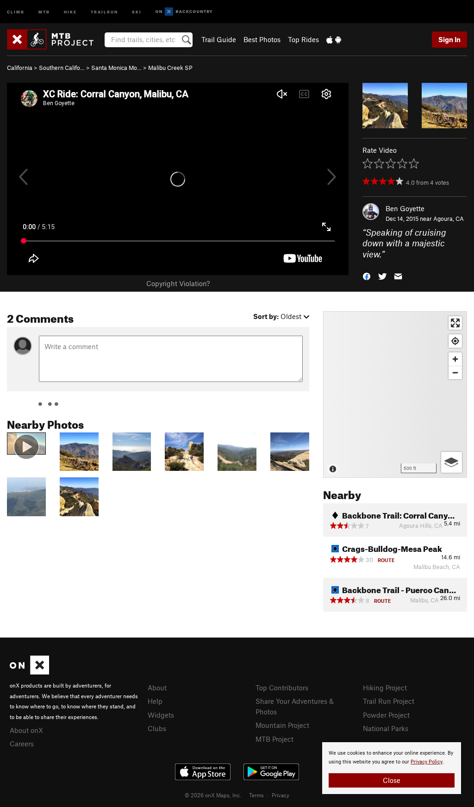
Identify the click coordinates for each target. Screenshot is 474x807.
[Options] (451, 462)
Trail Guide (218, 39)
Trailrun (104, 11)
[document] (392, 768)
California (19, 67)
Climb (16, 11)
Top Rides (303, 39)
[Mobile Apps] (333, 39)
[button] (366, 275)
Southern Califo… (62, 67)
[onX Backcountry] (184, 11)
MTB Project (274, 739)
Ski (137, 11)
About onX (26, 730)
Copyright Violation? (178, 283)
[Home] (55, 39)
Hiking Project (385, 687)
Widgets (161, 715)
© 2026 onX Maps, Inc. (213, 795)
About (157, 687)
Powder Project (386, 715)
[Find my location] (455, 341)
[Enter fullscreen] (455, 323)
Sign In (449, 39)
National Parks (385, 728)
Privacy (280, 795)
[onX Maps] (29, 672)
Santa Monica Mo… (116, 67)
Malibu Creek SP (170, 67)
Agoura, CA (448, 218)
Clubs (157, 728)
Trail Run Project (388, 701)
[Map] (395, 394)
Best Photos (262, 39)
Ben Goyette (405, 208)
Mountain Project (282, 725)
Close (391, 780)
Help (155, 701)
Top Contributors (282, 687)
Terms (256, 795)
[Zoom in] (455, 359)
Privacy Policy (427, 762)
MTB (44, 11)
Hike (70, 11)
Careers (22, 743)
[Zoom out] (455, 372)
